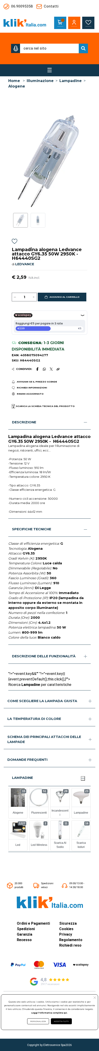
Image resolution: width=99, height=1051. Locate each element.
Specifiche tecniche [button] (31, 529)
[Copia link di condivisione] (58, 369)
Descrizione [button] (24, 422)
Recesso (24, 940)
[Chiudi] (83, 778)
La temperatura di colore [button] (34, 719)
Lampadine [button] (22, 778)
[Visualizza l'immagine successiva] (13, 160)
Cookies (66, 929)
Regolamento (70, 940)
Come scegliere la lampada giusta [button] (42, 701)
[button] (15, 48)
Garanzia (24, 934)
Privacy (65, 934)
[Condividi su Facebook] (37, 369)
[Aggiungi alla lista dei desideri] (14, 242)
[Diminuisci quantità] (15, 297)
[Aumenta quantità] (34, 297)
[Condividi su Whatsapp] (44, 369)
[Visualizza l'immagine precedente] (85, 160)
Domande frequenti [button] (27, 760)
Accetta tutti (61, 1021)
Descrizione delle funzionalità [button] (44, 656)
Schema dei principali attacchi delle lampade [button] (44, 739)
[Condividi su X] (51, 369)
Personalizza (38, 1021)
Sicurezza (68, 923)
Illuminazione (40, 81)
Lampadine (70, 81)
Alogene (16, 86)
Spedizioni (26, 929)
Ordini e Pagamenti (33, 923)
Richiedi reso (70, 945)
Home (14, 81)
